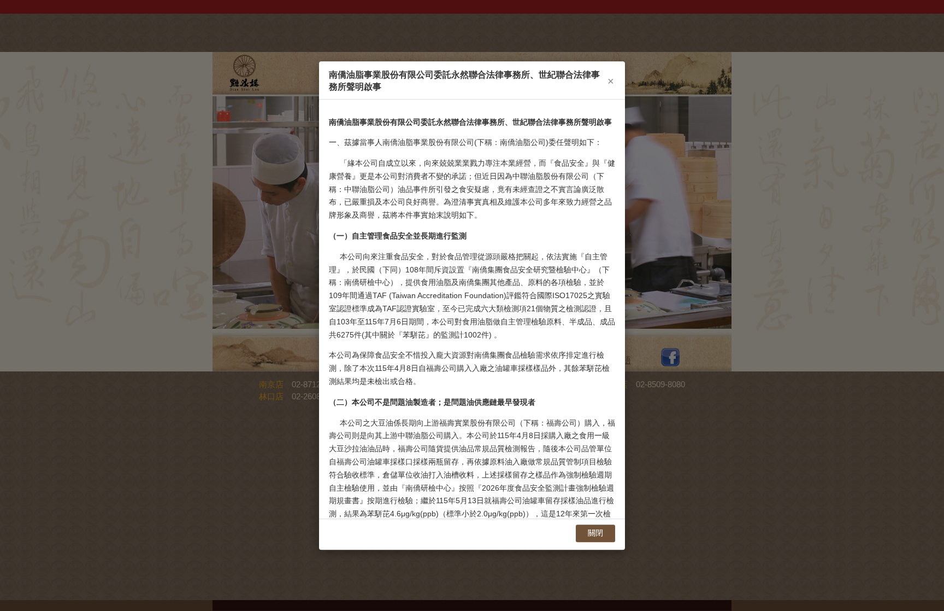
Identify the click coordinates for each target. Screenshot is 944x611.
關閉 (595, 532)
